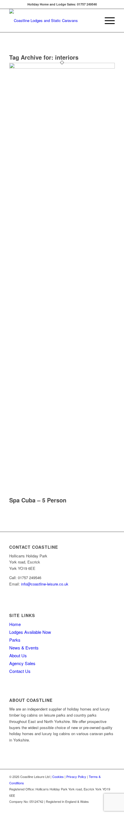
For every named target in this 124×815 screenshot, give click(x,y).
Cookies (58, 776)
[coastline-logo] (51, 20)
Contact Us (20, 671)
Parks (14, 640)
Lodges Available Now (30, 632)
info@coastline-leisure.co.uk (44, 584)
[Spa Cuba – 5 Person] (62, 67)
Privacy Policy (76, 776)
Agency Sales (22, 663)
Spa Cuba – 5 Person (37, 500)
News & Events (24, 648)
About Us (18, 655)
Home (15, 624)
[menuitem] (107, 20)
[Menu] (107, 20)
